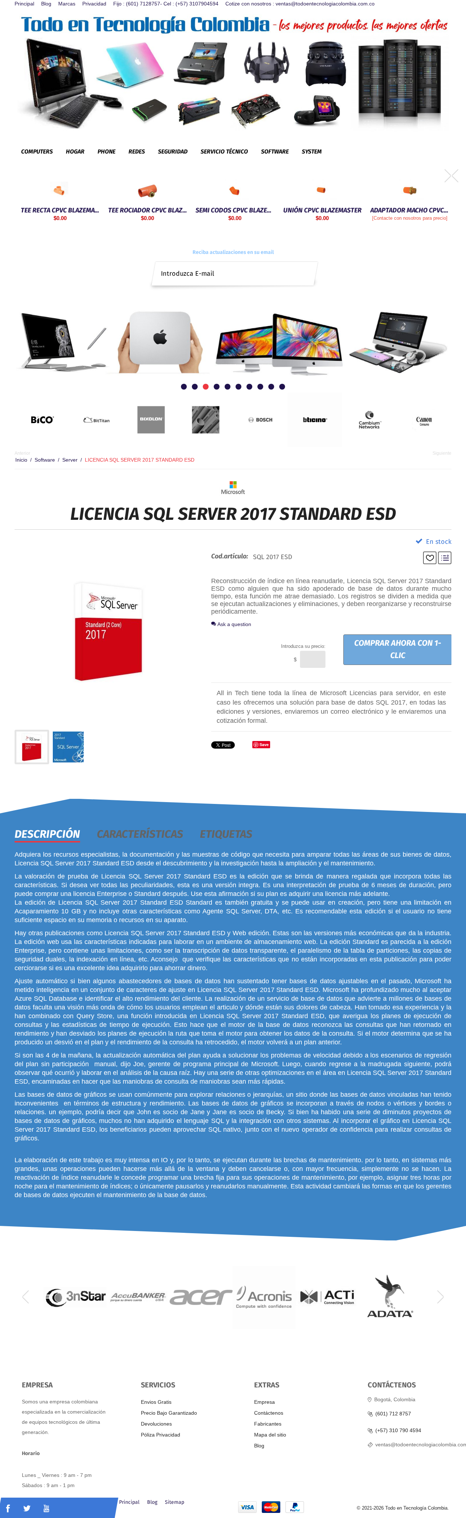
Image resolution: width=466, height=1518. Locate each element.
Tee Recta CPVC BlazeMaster (58, 210)
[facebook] (8, 1509)
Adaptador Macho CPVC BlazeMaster (407, 210)
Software (45, 460)
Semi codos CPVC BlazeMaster (233, 210)
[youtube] (46, 1508)
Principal (24, 4)
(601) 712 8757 (393, 1414)
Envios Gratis (156, 1402)
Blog (46, 4)
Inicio (21, 460)
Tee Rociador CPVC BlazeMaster (145, 210)
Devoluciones (156, 1424)
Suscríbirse (308, 267)
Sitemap (174, 1502)
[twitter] (27, 1508)
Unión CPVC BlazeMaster (320, 210)
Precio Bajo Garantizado (169, 1413)
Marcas (66, 4)
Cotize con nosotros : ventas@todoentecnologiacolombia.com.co (300, 4)
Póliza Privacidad (160, 1435)
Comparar (444, 557)
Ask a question (233, 624)
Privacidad (94, 4)
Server (70, 460)
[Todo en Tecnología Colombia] (233, 72)
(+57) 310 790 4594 (398, 1430)
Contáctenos (268, 1413)
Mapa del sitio (270, 1435)
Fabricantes (267, 1424)
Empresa (264, 1402)
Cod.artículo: (229, 556)
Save (264, 744)
